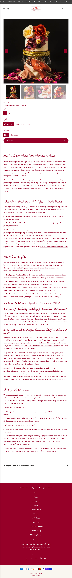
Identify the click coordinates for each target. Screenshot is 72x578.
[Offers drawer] (8, 8)
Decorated (14, 135)
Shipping (7, 105)
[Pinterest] (41, 558)
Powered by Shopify (36, 575)
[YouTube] (45, 558)
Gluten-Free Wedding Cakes (52, 244)
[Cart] (67, 8)
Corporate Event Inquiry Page (27, 364)
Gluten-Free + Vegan (23, 124)
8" (10, 113)
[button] (6, 51)
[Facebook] (27, 558)
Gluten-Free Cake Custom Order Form (54, 247)
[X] (31, 558)
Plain (6, 135)
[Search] (63, 8)
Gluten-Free (8, 124)
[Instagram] (36, 558)
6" (5, 113)
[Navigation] (4, 8)
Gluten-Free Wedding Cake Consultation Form (40, 346)
